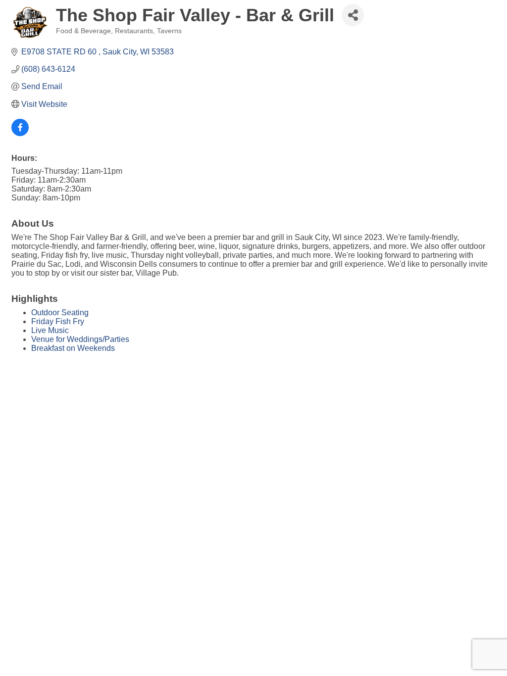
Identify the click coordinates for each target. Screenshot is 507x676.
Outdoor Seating (60, 312)
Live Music (50, 330)
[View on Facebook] (20, 133)
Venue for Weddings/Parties (80, 339)
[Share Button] (353, 15)
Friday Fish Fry (57, 321)
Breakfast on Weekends (73, 348)
